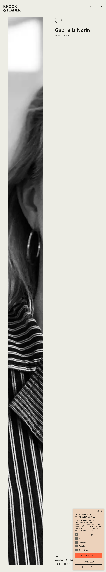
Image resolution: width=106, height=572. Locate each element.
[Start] (6, 8)
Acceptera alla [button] (88, 556)
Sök (91, 6)
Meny (100, 6)
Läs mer (91, 530)
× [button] (101, 511)
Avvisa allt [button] (88, 562)
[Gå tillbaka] (59, 20)
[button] (88, 567)
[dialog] (88, 539)
